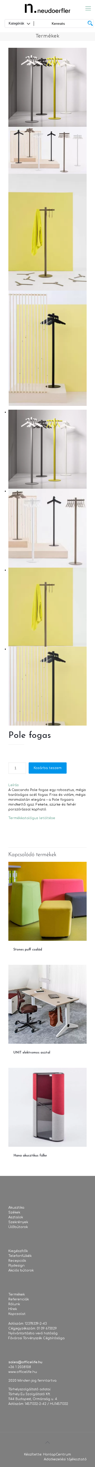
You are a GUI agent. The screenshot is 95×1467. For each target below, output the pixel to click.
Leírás (13, 785)
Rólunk (14, 1304)
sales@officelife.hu (25, 1362)
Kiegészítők (18, 1251)
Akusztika (16, 1207)
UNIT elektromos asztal (31, 1052)
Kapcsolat (17, 1314)
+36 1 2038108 (19, 1367)
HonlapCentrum (57, 1454)
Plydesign (16, 1265)
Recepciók (17, 1261)
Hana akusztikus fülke (30, 1155)
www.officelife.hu (22, 1372)
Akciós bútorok (21, 1270)
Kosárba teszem (48, 768)
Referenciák (18, 1299)
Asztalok (15, 1217)
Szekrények (18, 1222)
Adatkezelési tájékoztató (65, 1459)
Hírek (12, 1309)
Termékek (16, 1294)
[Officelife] (47, 8)
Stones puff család (27, 949)
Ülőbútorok (18, 1227)
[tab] (47, 785)
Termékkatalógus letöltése (31, 818)
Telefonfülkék (20, 1256)
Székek (14, 1212)
